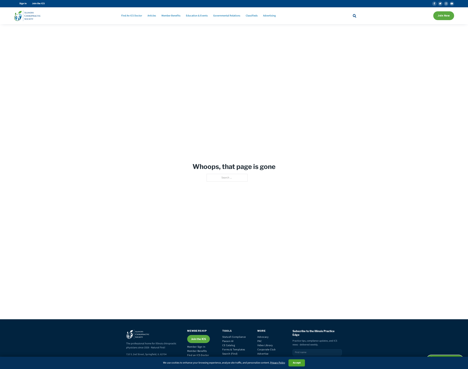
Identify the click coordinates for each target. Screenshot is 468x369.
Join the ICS (38, 3)
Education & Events (197, 16)
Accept (297, 363)
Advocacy (263, 337)
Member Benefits (170, 16)
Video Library (265, 345)
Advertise (263, 354)
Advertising (269, 16)
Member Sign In (196, 347)
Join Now (444, 16)
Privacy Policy (277, 363)
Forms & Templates (233, 349)
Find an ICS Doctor (198, 355)
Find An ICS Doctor (131, 16)
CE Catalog (228, 345)
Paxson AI (228, 341)
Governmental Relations (226, 16)
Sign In (23, 3)
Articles (152, 16)
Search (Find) (230, 354)
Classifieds (252, 16)
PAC (259, 341)
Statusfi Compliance (234, 337)
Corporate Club (266, 349)
